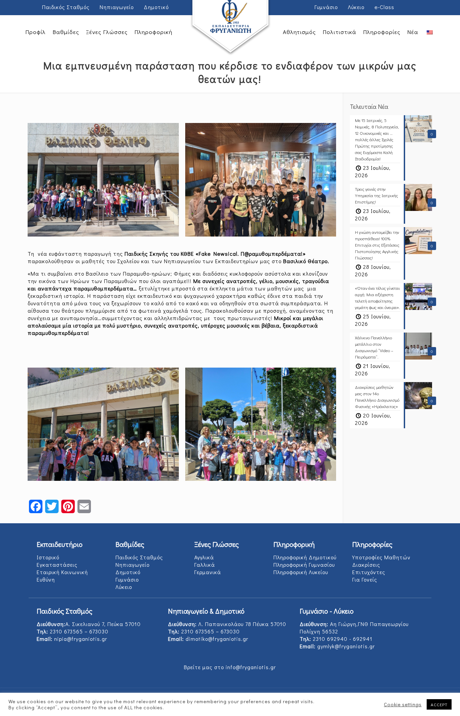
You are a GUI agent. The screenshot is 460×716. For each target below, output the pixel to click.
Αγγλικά (204, 557)
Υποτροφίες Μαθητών (381, 557)
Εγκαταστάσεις (57, 564)
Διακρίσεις (366, 564)
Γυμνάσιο (326, 6)
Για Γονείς (364, 579)
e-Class (384, 6)
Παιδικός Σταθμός (66, 6)
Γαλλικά (204, 564)
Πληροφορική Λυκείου (300, 571)
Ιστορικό (48, 557)
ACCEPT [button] (439, 704)
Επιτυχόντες (368, 571)
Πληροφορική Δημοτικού (304, 557)
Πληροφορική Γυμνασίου (304, 564)
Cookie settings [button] (403, 705)
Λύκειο (356, 6)
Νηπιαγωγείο (117, 6)
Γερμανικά (207, 571)
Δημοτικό (156, 6)
